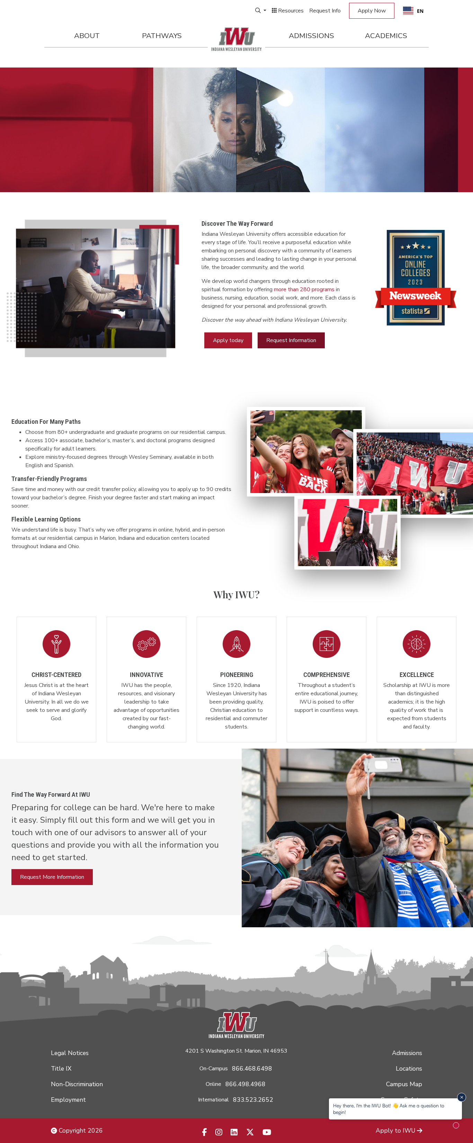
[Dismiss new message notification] (461, 1097)
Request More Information (52, 877)
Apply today (228, 340)
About (87, 36)
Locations (409, 1068)
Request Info (325, 11)
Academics (386, 36)
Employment (68, 1100)
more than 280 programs (304, 289)
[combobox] (413, 11)
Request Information (291, 340)
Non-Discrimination (77, 1084)
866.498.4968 (245, 1084)
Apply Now (372, 11)
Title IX (61, 1068)
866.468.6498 (252, 1068)
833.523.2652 (253, 1100)
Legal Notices (70, 1053)
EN (420, 11)
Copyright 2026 (80, 1130)
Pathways (162, 36)
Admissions (311, 36)
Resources (290, 11)
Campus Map (404, 1084)
